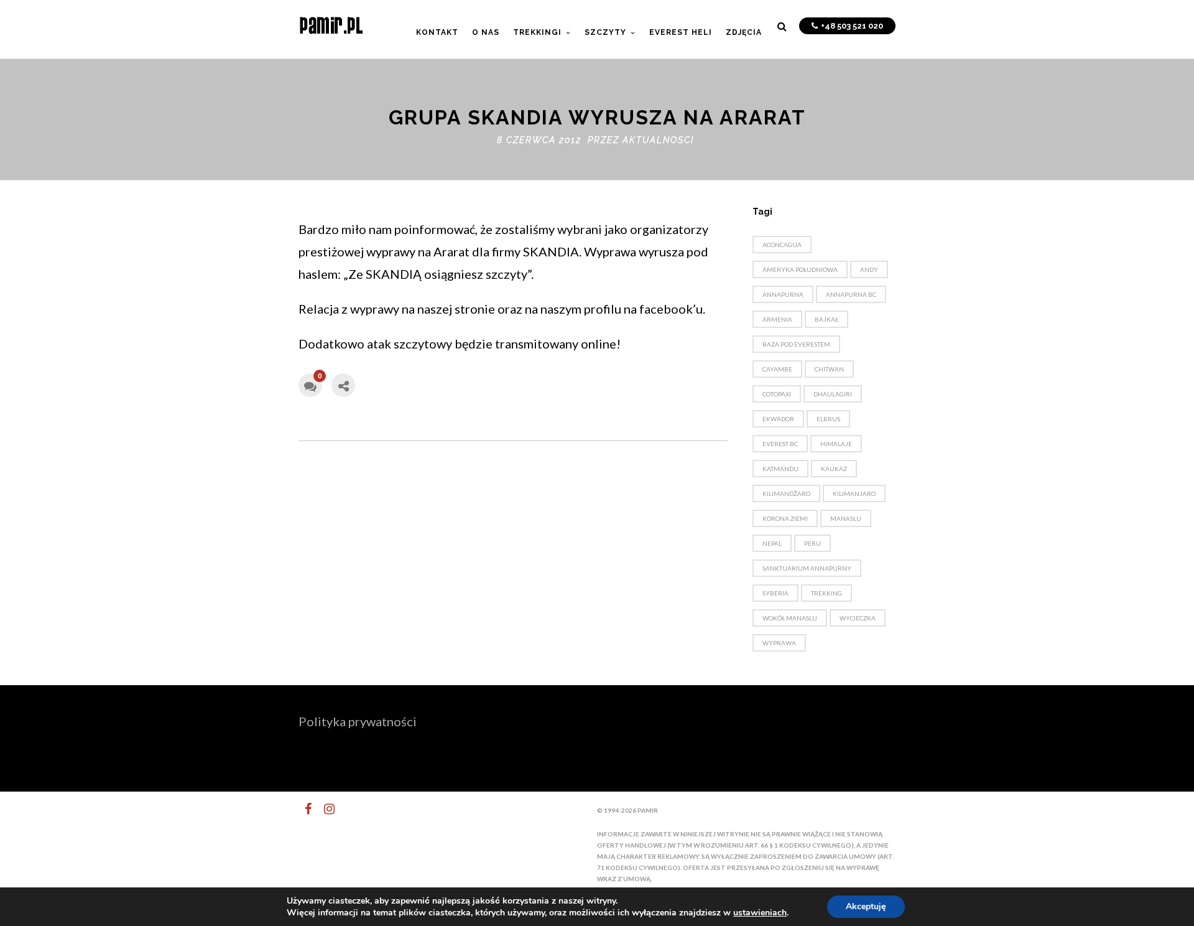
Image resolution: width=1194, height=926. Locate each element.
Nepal (772, 543)
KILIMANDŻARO (786, 493)
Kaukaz (834, 468)
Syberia (775, 593)
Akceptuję (866, 906)
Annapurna (782, 294)
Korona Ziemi (785, 518)
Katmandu (780, 468)
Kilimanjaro (854, 493)
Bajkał (826, 319)
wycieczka (858, 618)
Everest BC (780, 443)
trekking (826, 593)
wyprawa (779, 643)
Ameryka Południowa (800, 269)
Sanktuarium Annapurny (806, 568)
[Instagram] (324, 809)
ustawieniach (760, 913)
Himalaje (836, 443)
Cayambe (777, 369)
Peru (812, 543)
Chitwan (829, 369)
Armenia (777, 319)
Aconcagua (782, 244)
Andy (869, 269)
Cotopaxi (776, 394)
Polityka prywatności (357, 721)
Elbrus (828, 419)
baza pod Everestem (796, 344)
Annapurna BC (851, 294)
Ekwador (778, 419)
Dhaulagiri (832, 394)
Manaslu (845, 518)
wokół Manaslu (789, 618)
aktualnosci (658, 140)
